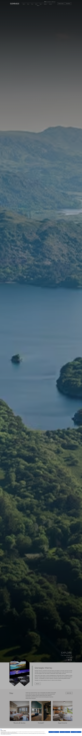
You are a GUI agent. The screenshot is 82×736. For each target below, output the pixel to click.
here (10, 734)
